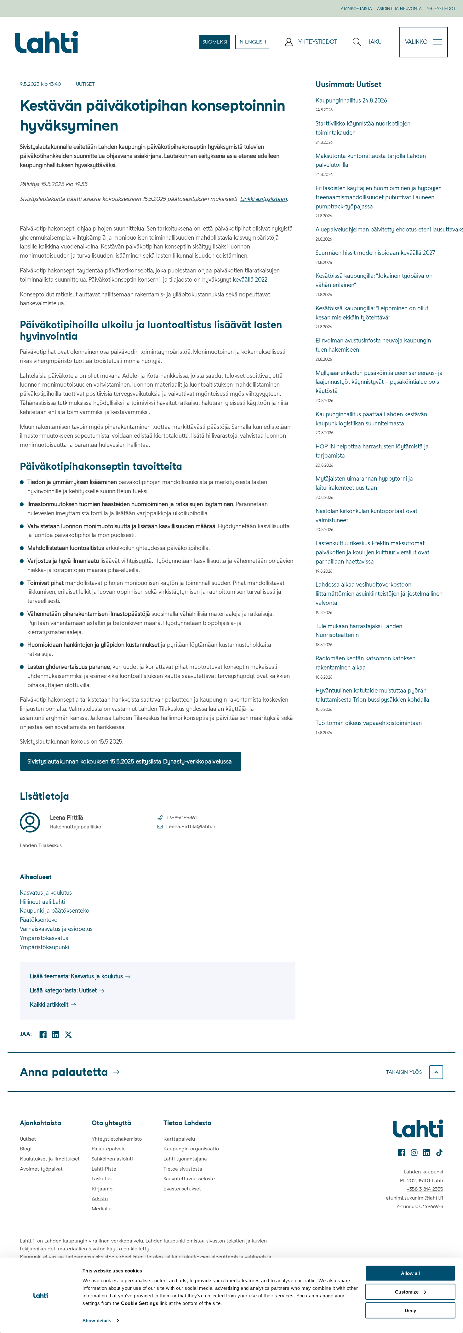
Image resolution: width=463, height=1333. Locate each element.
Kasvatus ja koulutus (46, 892)
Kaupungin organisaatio (191, 1149)
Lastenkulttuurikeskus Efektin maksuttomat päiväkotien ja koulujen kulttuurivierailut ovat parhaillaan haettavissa (372, 552)
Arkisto (100, 1198)
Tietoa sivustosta (182, 1169)
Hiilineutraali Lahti (42, 901)
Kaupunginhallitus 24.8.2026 (351, 100)
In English (253, 44)
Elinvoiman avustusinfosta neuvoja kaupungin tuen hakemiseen (373, 345)
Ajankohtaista (356, 8)
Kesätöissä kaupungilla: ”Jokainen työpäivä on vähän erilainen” (374, 280)
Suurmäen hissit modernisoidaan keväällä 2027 (375, 252)
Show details (97, 1320)
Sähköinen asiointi (112, 1159)
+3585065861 (181, 818)
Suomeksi (216, 44)
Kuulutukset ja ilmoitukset (50, 1159)
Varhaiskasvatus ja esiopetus (56, 929)
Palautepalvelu (109, 1149)
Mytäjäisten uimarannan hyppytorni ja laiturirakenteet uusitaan (364, 483)
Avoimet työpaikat (41, 1169)
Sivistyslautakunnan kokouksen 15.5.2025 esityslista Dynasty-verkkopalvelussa (130, 761)
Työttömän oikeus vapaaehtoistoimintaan (369, 723)
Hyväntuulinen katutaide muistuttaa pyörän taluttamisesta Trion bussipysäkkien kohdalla (372, 695)
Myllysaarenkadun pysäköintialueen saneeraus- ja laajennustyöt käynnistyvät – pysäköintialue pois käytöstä (379, 382)
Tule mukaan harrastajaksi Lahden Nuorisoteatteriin (359, 631)
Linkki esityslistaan (263, 199)
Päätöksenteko (39, 919)
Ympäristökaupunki (44, 947)
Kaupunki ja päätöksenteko (54, 910)
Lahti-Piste (104, 1169)
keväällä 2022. (251, 279)
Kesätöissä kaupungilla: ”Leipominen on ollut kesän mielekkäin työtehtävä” (372, 313)
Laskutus (101, 1179)
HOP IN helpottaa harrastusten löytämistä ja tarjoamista (372, 451)
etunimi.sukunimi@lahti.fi (414, 1198)
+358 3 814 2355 (425, 1189)
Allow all (410, 1273)
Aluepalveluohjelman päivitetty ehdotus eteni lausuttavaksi (379, 229)
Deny (410, 1310)
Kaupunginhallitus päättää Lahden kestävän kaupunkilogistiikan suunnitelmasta (371, 419)
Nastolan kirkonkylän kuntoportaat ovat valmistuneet (366, 515)
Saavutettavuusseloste (189, 1179)
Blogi (25, 1149)
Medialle (101, 1209)
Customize (407, 1292)
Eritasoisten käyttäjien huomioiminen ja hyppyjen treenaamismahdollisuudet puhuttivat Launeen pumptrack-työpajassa (379, 197)
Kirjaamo (102, 1189)
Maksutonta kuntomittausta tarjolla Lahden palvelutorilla (371, 160)
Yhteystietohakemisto (117, 1139)
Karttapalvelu (179, 1139)
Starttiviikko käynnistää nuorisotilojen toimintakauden (363, 128)
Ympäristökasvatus (44, 938)
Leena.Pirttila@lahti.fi (190, 826)
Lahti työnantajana (185, 1159)
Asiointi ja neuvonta (399, 8)
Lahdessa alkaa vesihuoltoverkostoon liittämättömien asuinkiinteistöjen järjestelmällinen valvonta (379, 593)
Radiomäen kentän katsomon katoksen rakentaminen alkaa (365, 663)
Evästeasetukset (182, 1189)
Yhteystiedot (441, 8)
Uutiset (85, 84)
